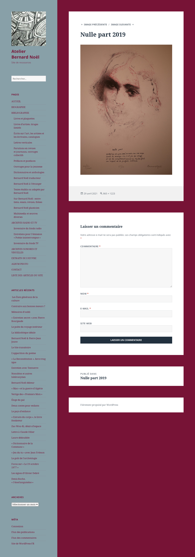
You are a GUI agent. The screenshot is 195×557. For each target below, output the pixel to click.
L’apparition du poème (23, 353)
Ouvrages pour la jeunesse (28, 166)
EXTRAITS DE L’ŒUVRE (23, 258)
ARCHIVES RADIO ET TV (24, 222)
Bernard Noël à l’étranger (28, 183)
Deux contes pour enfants (25, 405)
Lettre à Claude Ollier (22, 432)
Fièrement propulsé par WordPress (99, 404)
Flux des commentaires (23, 537)
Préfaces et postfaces (24, 161)
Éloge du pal (18, 400)
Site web (86, 323)
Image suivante (121, 24)
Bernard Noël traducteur (27, 178)
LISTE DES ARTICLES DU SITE (27, 275)
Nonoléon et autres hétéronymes (21, 375)
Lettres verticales (23, 142)
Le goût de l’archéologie (24, 458)
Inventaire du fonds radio (28, 228)
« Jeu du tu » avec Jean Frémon (28, 452)
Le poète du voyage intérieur (26, 326)
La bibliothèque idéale (23, 332)
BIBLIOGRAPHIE (20, 112)
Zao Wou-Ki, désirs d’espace (26, 426)
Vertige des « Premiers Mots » (26, 394)
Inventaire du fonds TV (26, 243)
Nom (84, 293)
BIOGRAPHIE (18, 107)
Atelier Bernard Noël (25, 54)
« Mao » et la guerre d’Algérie (27, 388)
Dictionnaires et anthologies (29, 172)
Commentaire (90, 246)
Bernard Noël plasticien (26, 207)
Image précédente (95, 24)
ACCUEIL (16, 101)
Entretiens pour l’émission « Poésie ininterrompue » (28, 236)
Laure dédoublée (20, 437)
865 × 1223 (109, 193)
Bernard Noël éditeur (22, 382)
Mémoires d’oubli (20, 312)
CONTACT (16, 269)
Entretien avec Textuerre (24, 367)
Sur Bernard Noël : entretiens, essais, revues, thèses (28, 200)
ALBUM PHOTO (19, 264)
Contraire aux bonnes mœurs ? (28, 306)
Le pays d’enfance (20, 411)
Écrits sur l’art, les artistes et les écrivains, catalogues (29, 135)
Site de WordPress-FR (22, 543)
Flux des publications (22, 532)
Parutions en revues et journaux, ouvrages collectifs (26, 152)
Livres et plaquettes (24, 118)
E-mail (85, 308)
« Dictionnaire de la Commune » (22, 445)
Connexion (17, 526)
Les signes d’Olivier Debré (25, 473)
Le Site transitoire (21, 347)
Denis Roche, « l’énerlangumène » (22, 480)
